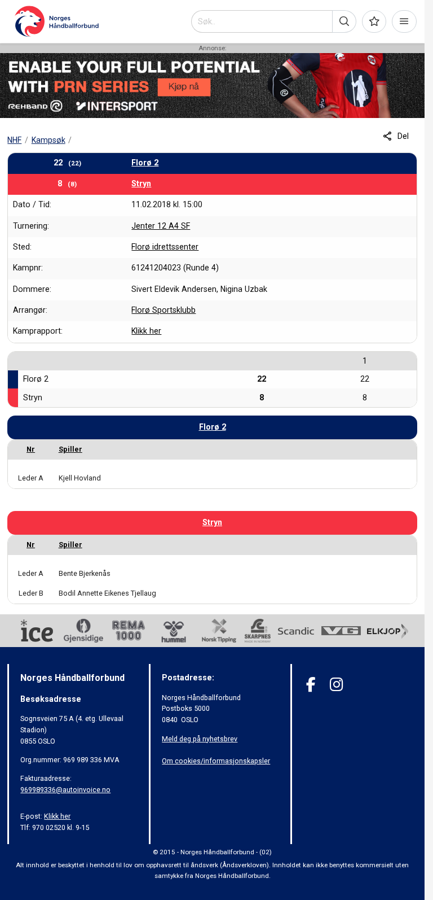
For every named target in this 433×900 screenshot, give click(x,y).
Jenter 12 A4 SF (160, 225)
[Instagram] (336, 684)
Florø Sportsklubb (163, 309)
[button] (344, 21)
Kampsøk (48, 140)
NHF (14, 140)
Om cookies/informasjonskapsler (216, 761)
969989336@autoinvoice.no (65, 789)
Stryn (141, 183)
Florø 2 (144, 162)
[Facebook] (311, 684)
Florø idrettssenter (164, 246)
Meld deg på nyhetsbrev (199, 739)
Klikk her (146, 330)
